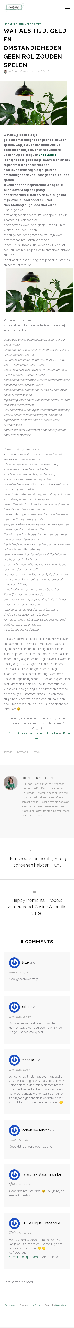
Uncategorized (30, 24)
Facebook (42, 733)
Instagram (28, 733)
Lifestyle (10, 24)
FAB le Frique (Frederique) (41, 1223)
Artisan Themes (35, 1305)
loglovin (15, 733)
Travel (37, 752)
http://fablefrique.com (23, 1257)
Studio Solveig (62, 1305)
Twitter (54, 733)
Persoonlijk (23, 752)
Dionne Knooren (20, 71)
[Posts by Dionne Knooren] (6, 71)
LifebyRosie (47, 155)
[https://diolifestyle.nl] (24, 822)
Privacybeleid (11, 1305)
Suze (25, 962)
